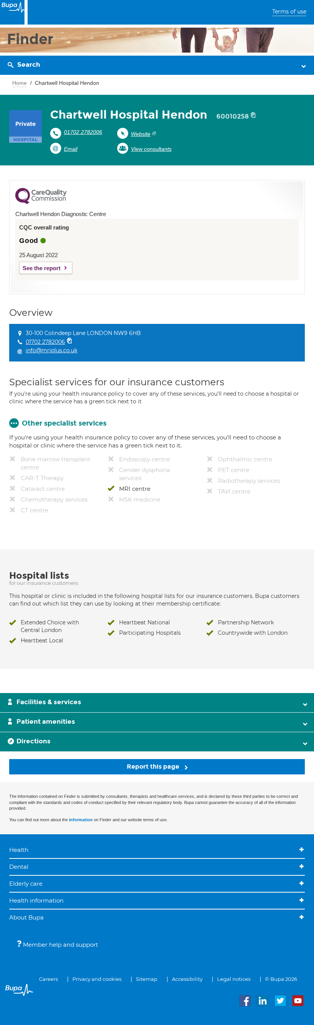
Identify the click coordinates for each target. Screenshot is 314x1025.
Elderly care (26, 883)
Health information (36, 900)
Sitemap (146, 979)
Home (19, 83)
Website (140, 134)
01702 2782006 (83, 132)
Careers (48, 979)
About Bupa (26, 917)
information (81, 819)
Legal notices (233, 979)
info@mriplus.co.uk (51, 350)
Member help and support (59, 944)
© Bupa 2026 (281, 979)
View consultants (151, 149)
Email (70, 149)
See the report (42, 268)
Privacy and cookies (96, 979)
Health (18, 849)
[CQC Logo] (41, 202)
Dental (18, 866)
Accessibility (187, 979)
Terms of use (289, 11)
